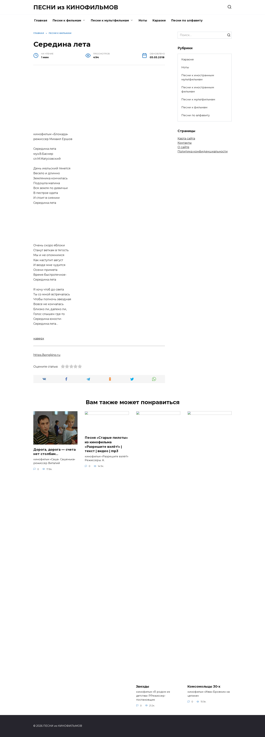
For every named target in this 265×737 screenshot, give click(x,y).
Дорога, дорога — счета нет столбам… (54, 452)
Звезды (142, 686)
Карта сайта (186, 138)
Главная (40, 20)
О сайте (183, 147)
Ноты (143, 20)
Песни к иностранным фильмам (197, 89)
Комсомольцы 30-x (203, 686)
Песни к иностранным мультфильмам (197, 77)
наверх (38, 338)
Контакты (185, 143)
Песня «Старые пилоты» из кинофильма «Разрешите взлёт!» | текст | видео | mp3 (106, 444)
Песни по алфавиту (187, 20)
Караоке (159, 20)
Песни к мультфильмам (110, 20)
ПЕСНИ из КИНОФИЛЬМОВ (75, 7)
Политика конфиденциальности (203, 151)
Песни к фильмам (67, 20)
